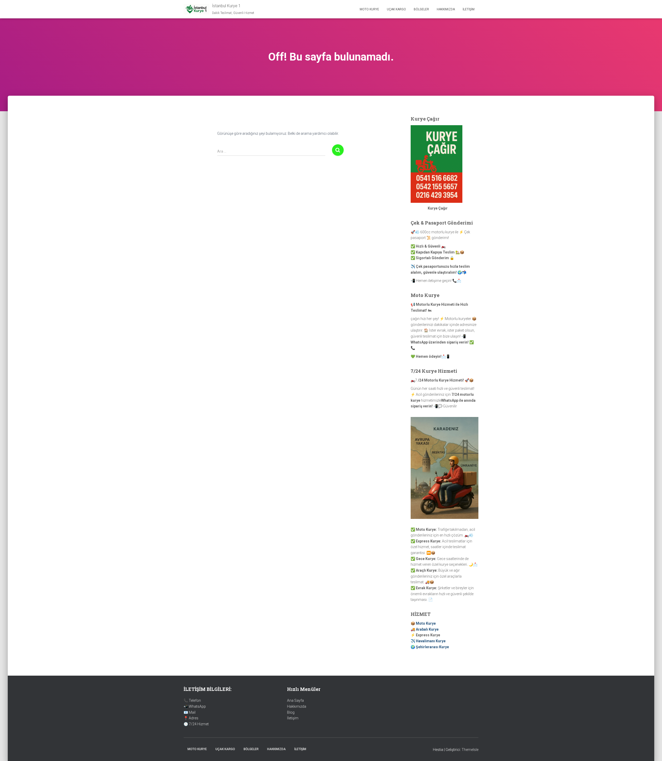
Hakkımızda (446, 9)
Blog (291, 712)
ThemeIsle (470, 750)
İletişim (469, 9)
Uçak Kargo (396, 9)
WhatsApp (197, 706)
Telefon (195, 700)
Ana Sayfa (295, 700)
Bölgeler (421, 9)
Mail (192, 712)
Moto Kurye (369, 9)
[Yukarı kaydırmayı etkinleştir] (651, 750)
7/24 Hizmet (199, 724)
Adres (193, 718)
